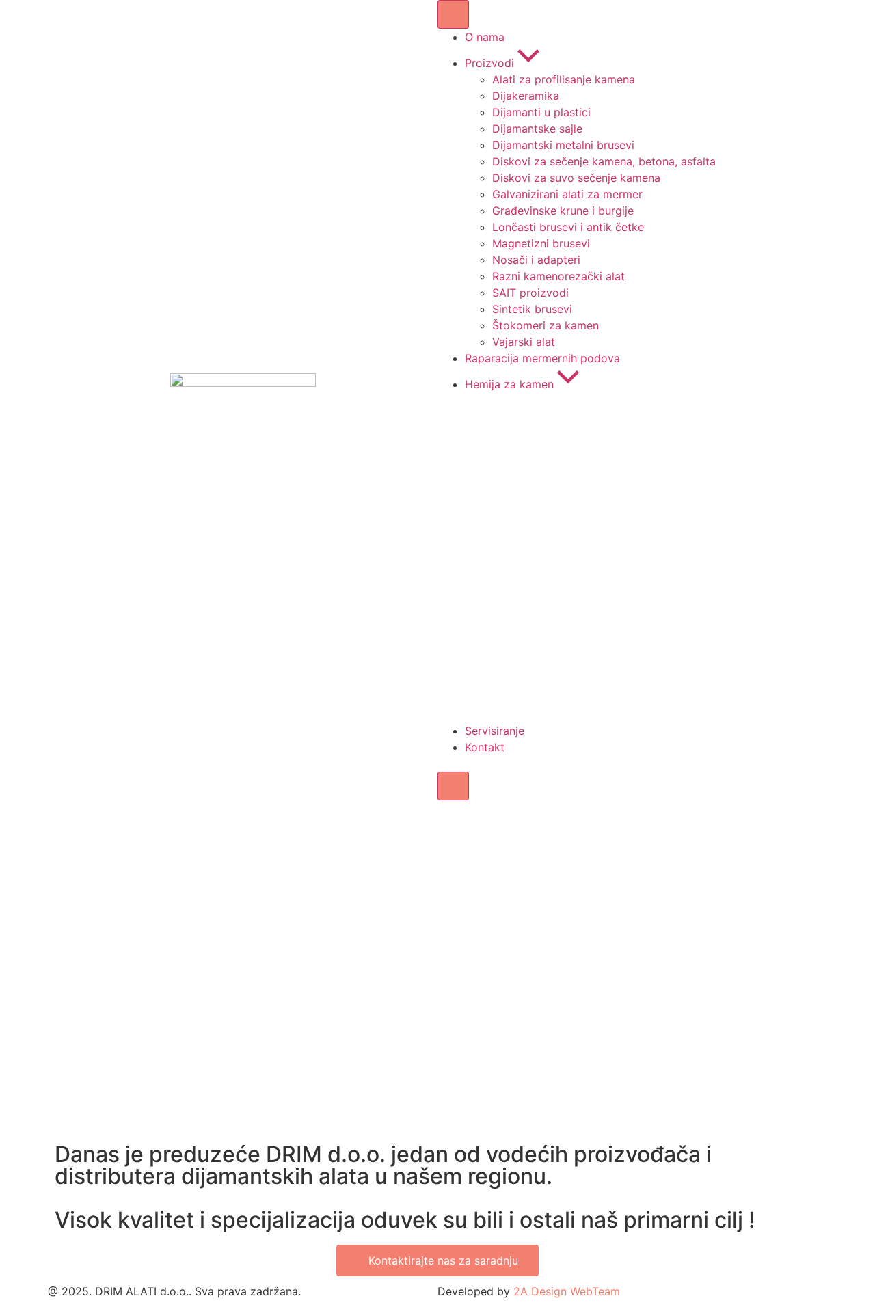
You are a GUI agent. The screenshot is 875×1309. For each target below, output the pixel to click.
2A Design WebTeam (566, 1291)
